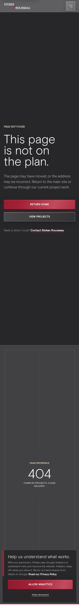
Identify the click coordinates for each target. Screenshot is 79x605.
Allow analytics (40, 584)
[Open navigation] (70, 6)
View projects (39, 216)
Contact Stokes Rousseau (47, 230)
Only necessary (40, 594)
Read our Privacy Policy (43, 574)
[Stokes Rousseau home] (17, 6)
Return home (39, 204)
